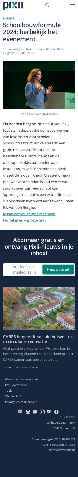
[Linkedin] (21, 411)
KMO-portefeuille (16, 385)
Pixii (28, 49)
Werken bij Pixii (15, 396)
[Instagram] (42, 411)
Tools (8, 390)
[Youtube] (49, 411)
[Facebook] (56, 411)
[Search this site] (47, 5)
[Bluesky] (28, 411)
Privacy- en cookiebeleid (21, 402)
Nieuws (9, 18)
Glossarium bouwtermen (21, 379)
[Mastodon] (35, 411)
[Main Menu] (72, 5)
